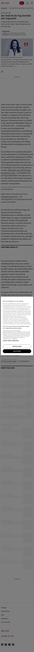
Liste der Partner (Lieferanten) (11, 340)
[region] (17, 326)
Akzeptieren (17, 351)
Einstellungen (17, 346)
